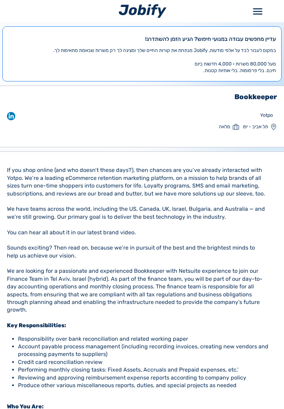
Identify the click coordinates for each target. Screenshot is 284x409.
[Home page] (142, 11)
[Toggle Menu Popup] (258, 11)
